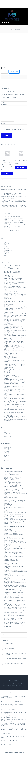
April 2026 (6, 247)
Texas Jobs (7, 359)
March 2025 (7, 255)
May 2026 (6, 246)
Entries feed (7, 433)
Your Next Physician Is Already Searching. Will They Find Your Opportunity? (13, 197)
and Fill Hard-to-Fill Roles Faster (12, 271)
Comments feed (8, 435)
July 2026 (6, 243)
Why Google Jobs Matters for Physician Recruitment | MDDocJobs (11, 194)
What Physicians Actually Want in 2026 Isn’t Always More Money (14, 374)
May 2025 (6, 253)
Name (3, 118)
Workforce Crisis (8, 415)
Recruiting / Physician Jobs (11, 355)
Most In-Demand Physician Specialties (14, 333)
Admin (5, 216)
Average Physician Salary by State (13, 278)
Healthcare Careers (9, 300)
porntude (6, 229)
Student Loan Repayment (11, 357)
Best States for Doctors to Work (12, 285)
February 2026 (8, 250)
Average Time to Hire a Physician (12, 279)
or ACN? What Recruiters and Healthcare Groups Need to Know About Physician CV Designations (15, 337)
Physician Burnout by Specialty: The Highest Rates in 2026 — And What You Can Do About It (14, 206)
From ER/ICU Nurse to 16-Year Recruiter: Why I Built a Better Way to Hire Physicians (15, 295)
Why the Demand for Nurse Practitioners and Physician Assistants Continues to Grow (15, 396)
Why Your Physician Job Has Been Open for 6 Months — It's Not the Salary (15, 402)
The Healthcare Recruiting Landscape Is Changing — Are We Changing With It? (15, 363)
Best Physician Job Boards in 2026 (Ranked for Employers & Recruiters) (15, 283)
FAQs (22, 684)
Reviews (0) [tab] (5, 88)
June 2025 (7, 251)
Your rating (5, 100)
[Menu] (25, 16)
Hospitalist (6, 305)
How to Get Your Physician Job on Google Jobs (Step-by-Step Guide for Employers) (15, 314)
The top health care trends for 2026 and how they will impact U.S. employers (15, 226)
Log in (5, 432)
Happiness (6, 297)
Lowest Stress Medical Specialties (13, 326)
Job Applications (8, 324)
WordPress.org (8, 436)
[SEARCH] (25, 179)
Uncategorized (11, 77)
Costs (5, 290)
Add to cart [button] (21, 167)
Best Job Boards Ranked (10, 281)
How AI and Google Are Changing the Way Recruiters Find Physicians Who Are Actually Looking (15, 308)
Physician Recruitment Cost (11, 345)
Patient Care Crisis (8, 339)
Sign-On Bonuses (8, 356)
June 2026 (7, 244)
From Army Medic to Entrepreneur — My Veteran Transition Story (14, 218)
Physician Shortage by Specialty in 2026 (14, 346)
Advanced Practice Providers (11, 268)
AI (4, 270)
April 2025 (6, 254)
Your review (5, 104)
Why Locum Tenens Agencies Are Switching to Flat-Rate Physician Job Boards (13, 386)
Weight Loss (7, 372)
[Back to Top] (14, 754)
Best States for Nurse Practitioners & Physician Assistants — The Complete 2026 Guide (15, 288)
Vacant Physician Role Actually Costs (14, 370)
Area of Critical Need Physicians (12, 276)
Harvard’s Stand (8, 298)
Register (6, 430)
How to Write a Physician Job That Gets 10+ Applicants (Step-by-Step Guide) (14, 321)
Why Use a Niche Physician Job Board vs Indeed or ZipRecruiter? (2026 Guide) (14, 399)
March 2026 (7, 249)
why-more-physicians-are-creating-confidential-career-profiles (13, 413)
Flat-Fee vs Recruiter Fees (11, 293)
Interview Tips (7, 323)
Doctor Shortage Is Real (10, 292)
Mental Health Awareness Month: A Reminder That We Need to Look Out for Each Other (15, 330)
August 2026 (7, 242)
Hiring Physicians (8, 304)
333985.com (7, 220)
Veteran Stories (8, 371)
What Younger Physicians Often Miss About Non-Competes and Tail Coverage (15, 380)
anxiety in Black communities (12, 272)
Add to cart (14, 71)
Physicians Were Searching (11, 353)
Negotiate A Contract (9, 334)
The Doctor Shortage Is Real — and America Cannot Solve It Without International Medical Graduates (13, 202)
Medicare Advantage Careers (11, 327)
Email (3, 123)
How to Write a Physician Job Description (15, 319)
